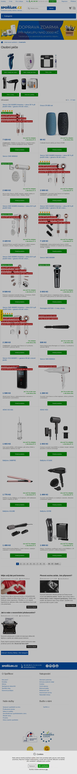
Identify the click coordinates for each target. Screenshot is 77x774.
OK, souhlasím (43, 766)
